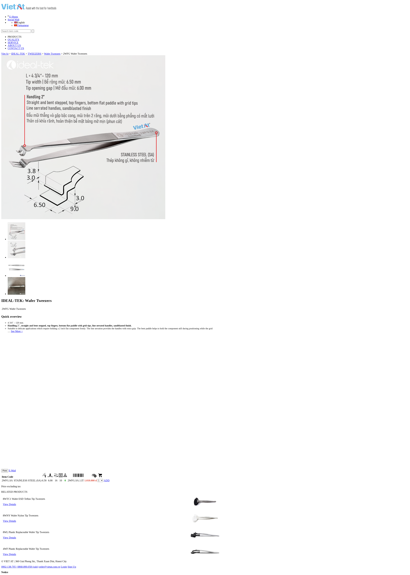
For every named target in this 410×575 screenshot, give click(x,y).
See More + (17, 331)
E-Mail (12, 470)
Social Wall (13, 19)
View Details (9, 504)
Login (64, 566)
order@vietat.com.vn (49, 566)
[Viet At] (28, 8)
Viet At (4, 53)
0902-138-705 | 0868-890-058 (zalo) (19, 566)
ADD (107, 480)
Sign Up (72, 566)
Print (5, 471)
